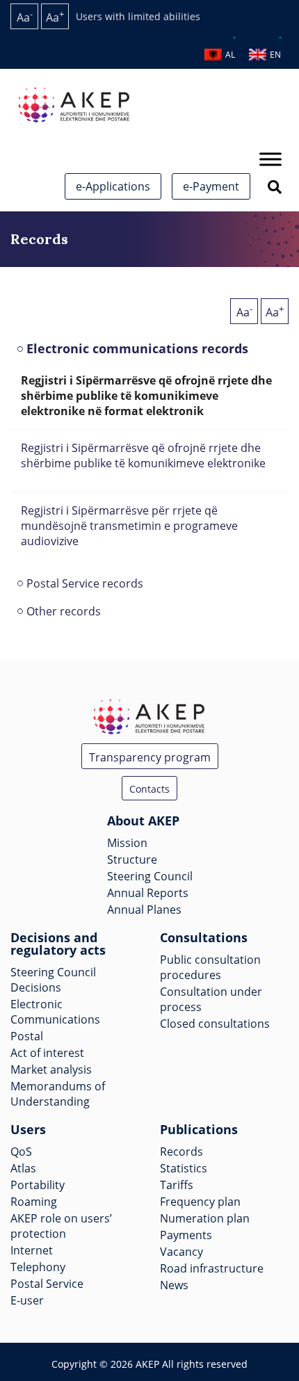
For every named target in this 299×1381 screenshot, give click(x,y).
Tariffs (176, 1185)
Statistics (183, 1168)
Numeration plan (205, 1218)
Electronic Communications (55, 1011)
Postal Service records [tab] (84, 583)
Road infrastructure (212, 1268)
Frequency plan (200, 1201)
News (174, 1285)
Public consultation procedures (210, 967)
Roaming (33, 1201)
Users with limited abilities (138, 16)
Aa (25, 16)
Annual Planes (144, 909)
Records (181, 1151)
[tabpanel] (149, 466)
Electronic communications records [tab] (137, 348)
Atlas (23, 1168)
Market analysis (51, 1069)
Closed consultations (215, 1023)
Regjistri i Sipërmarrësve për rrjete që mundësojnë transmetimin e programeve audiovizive (129, 526)
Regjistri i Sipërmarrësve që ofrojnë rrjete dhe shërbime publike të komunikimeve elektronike (144, 455)
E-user (27, 1300)
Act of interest (47, 1052)
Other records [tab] (63, 611)
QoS (21, 1151)
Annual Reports (147, 893)
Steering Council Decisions (53, 979)
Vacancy (181, 1251)
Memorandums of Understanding (57, 1094)
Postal (26, 1036)
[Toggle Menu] (270, 158)
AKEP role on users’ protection (61, 1226)
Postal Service (46, 1283)
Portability (37, 1185)
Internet (31, 1250)
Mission (127, 842)
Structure (132, 859)
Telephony (37, 1267)
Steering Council (150, 876)
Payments (186, 1235)
